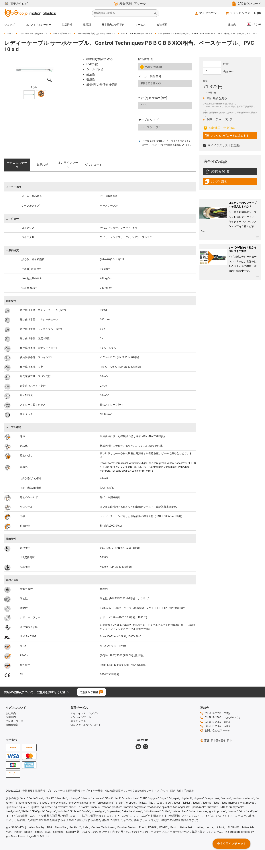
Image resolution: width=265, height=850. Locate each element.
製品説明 (42, 165)
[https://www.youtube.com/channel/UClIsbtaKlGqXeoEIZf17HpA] (138, 746)
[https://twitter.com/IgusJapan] (145, 746)
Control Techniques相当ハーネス (136, 33)
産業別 (87, 24)
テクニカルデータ (17, 165)
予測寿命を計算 (225, 172)
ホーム (10, 33)
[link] (230, 172)
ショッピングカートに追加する (227, 136)
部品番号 (144, 59)
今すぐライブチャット (231, 843)
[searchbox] (123, 13)
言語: (211, 740)
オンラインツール (68, 165)
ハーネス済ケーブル (62, 33)
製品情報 (67, 24)
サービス (141, 24)
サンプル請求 (220, 182)
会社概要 (162, 24)
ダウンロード (93, 165)
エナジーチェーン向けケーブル (33, 33)
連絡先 (232, 24)
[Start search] (155, 13)
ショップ (9, 24)
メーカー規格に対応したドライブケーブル (96, 33)
